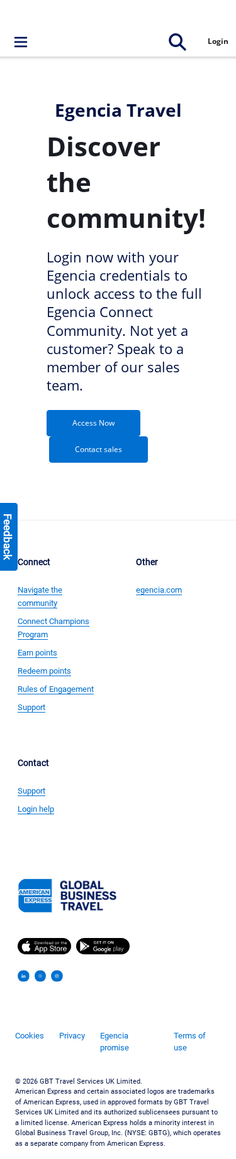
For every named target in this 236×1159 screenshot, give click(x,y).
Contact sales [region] (98, 449)
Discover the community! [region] (126, 181)
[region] (126, 181)
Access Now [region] (93, 423)
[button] (118, 16)
